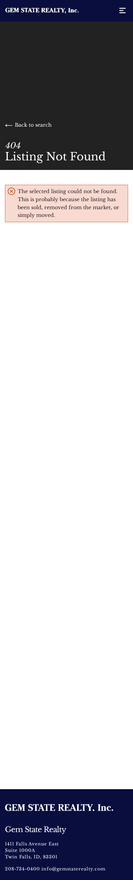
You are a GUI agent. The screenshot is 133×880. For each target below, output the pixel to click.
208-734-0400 (22, 869)
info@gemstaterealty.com (73, 869)
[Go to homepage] (48, 10)
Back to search (33, 125)
